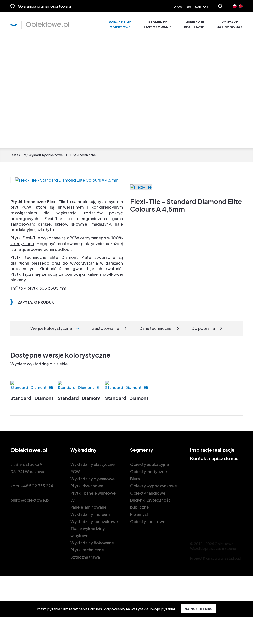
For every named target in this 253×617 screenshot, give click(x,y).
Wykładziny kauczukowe (94, 521)
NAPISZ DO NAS (198, 609)
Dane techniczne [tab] (155, 328)
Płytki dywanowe (86, 485)
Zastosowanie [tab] (105, 328)
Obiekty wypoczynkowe (153, 485)
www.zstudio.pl (228, 558)
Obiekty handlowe (147, 493)
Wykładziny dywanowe (92, 478)
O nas (177, 6)
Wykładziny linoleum (90, 514)
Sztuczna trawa (85, 557)
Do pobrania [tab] (203, 328)
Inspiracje (194, 24)
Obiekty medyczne (148, 471)
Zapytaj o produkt (37, 302)
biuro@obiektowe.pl (30, 500)
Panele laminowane (88, 507)
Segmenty (157, 24)
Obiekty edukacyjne (149, 464)
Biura (135, 478)
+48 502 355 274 (37, 485)
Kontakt (201, 6)
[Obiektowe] (39, 25)
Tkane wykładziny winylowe (87, 532)
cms (209, 558)
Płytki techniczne (87, 549)
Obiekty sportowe (147, 521)
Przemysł (139, 514)
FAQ (188, 6)
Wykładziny (120, 24)
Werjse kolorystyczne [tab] (51, 328)
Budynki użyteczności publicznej (151, 503)
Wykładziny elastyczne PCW (92, 468)
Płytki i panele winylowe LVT (93, 496)
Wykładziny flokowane (92, 542)
